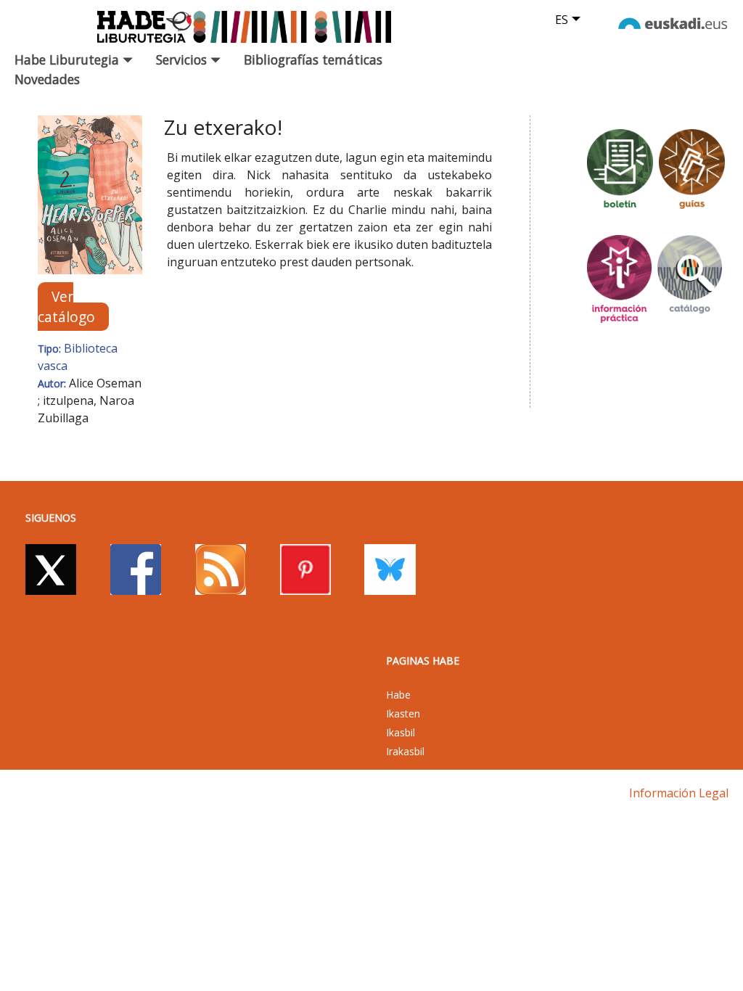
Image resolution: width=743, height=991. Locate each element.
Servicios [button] (183, 59)
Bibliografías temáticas (313, 59)
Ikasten (403, 713)
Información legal (678, 793)
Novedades (47, 79)
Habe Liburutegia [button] (69, 59)
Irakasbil (405, 751)
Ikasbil (400, 732)
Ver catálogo (66, 306)
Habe (398, 695)
